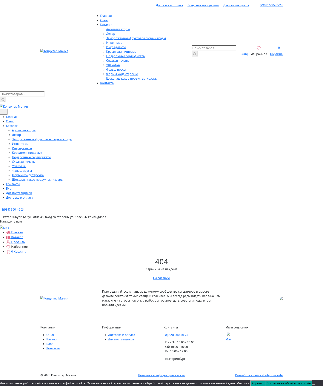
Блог (9, 188)
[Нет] (313, 384)
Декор (110, 34)
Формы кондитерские (122, 74)
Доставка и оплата (169, 5)
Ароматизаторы (118, 29)
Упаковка (113, 65)
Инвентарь (114, 43)
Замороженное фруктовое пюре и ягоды (136, 38)
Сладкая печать (117, 60)
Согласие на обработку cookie (289, 383)
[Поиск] (195, 53)
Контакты (107, 83)
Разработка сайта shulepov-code (259, 375)
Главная (106, 16)
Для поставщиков (236, 5)
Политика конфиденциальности (161, 375)
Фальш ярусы (116, 69)
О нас (104, 20)
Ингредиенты (116, 47)
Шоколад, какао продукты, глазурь (131, 78)
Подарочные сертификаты (125, 56)
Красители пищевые (121, 52)
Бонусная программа (203, 5)
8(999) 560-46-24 (271, 5)
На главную (161, 278)
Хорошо (258, 383)
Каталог (106, 25)
